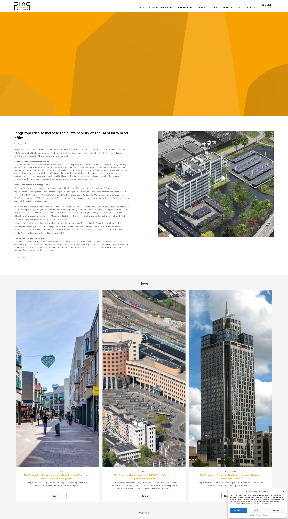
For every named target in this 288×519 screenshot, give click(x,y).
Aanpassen (276, 510)
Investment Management (161, 7)
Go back (23, 257)
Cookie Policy (250, 515)
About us (250, 7)
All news (143, 512)
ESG (239, 7)
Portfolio (203, 7)
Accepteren (238, 510)
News (214, 7)
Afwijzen (257, 510)
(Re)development (186, 7)
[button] (283, 491)
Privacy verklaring (261, 515)
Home (141, 7)
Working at (227, 7)
